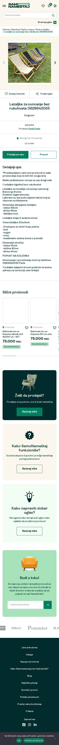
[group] (29, 62)
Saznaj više (29, 411)
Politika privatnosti (29, 697)
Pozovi (44, 154)
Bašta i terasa (27, 30)
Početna (6, 30)
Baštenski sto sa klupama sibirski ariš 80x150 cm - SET (13, 334)
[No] (55, 738)
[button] (55, 62)
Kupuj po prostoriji (29, 662)
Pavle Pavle (34, 129)
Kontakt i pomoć (29, 690)
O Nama (29, 711)
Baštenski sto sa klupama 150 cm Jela (41, 332)
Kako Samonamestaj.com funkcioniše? (29, 669)
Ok (19, 740)
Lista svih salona (29, 648)
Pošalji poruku (15, 154)
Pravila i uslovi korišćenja (29, 704)
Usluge (29, 655)
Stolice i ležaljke (42, 30)
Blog (29, 676)
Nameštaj (15, 30)
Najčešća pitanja (29, 683)
